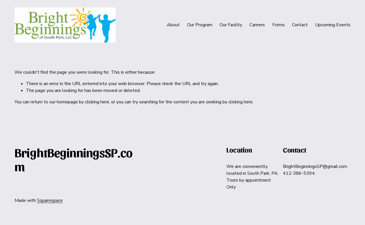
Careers (257, 25)
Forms (278, 25)
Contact (300, 25)
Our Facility (231, 25)
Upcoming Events (332, 25)
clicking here (97, 102)
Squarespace (50, 200)
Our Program (199, 25)
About (173, 25)
